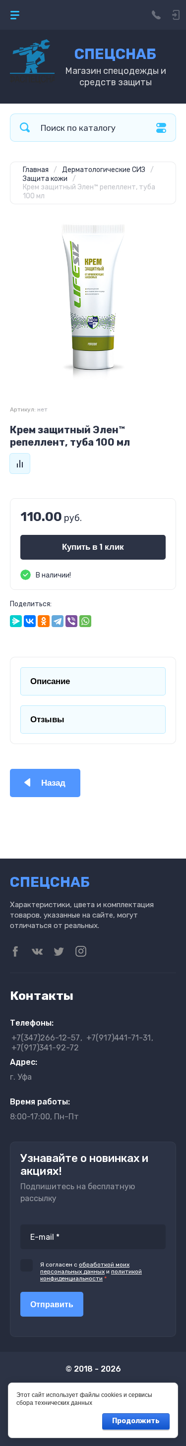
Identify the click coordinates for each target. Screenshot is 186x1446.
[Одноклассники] (44, 621)
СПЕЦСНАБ (115, 54)
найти (25, 128)
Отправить (51, 1304)
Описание (50, 681)
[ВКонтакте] (30, 621)
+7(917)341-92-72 (45, 1047)
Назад (53, 783)
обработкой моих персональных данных (84, 1268)
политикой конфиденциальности (91, 1275)
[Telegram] (57, 621)
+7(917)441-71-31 (118, 1037)
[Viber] (71, 621)
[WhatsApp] (85, 621)
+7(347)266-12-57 (45, 1037)
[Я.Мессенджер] (16, 621)
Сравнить (20, 463)
